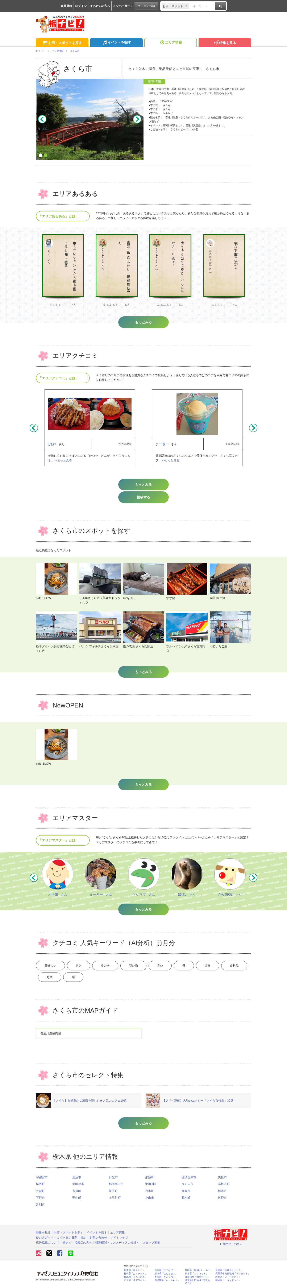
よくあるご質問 (67, 1237)
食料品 (234, 965)
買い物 (133, 965)
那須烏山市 (116, 1184)
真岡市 (186, 1191)
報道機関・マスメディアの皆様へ (117, 1242)
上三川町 (115, 1197)
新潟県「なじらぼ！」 (166, 1273)
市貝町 (76, 1191)
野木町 (186, 1197)
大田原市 (78, 1184)
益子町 (113, 1191)
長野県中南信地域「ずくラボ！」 (232, 1273)
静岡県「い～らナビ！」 (228, 1277)
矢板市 (222, 1177)
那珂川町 (151, 1184)
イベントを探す (119, 42)
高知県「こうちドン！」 (228, 1280)
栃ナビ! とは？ (232, 1244)
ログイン (81, 6)
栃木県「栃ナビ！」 (134, 1270)
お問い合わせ (98, 1237)
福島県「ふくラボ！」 (135, 1273)
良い (160, 965)
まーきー (162, 444)
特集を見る (227, 43)
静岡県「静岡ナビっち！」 (199, 1270)
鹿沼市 (76, 1177)
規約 (83, 1237)
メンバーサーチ (123, 6)
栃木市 (222, 1191)
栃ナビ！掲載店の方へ (77, 1242)
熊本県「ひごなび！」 (166, 1270)
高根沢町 (224, 1184)
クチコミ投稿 (146, 6)
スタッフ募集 (151, 1242)
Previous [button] (42, 119)
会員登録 (66, 6)
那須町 (149, 1177)
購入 (79, 965)
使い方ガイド (45, 1237)
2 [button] (45, 155)
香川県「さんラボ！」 (166, 1277)
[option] (90, 119)
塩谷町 (40, 1184)
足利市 (40, 1204)
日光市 (113, 1177)
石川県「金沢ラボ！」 (135, 1280)
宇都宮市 (42, 1177)
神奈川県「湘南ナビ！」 (197, 1277)
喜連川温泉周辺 (50, 1033)
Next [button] (137, 119)
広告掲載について (47, 1242)
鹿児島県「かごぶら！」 (167, 1280)
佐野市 (222, 1197)
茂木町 (149, 1191)
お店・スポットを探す (65, 43)
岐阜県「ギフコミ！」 (196, 1273)
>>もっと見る (63, 460)
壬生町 (76, 1197)
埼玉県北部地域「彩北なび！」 (197, 1281)
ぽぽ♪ (52, 444)
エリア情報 (173, 42)
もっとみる (143, 484)
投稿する (143, 497)
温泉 (208, 965)
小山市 (149, 1197)
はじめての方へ (100, 6)
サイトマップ (119, 1237)
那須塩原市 (189, 1177)
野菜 (50, 977)
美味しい (50, 965)
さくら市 (187, 1184)
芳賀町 (40, 1191)
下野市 (40, 1197)
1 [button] (40, 155)
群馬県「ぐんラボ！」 (135, 1277)
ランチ (105, 965)
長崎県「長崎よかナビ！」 (229, 1270)
